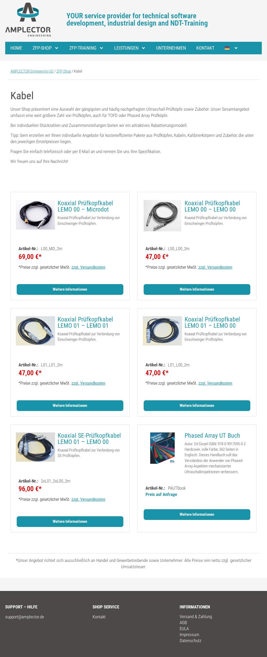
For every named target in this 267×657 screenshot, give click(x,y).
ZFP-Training (82, 48)
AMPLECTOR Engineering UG (31, 71)
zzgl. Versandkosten (88, 267)
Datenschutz (190, 640)
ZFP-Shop (42, 48)
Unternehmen (171, 48)
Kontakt (205, 48)
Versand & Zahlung (196, 616)
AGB (183, 622)
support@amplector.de (24, 616)
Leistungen (126, 48)
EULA (184, 628)
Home (16, 48)
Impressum (189, 634)
